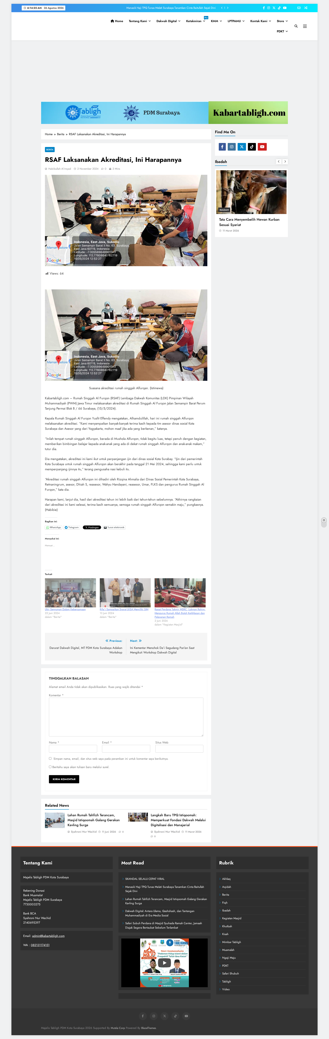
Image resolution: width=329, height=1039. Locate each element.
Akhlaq (226, 879)
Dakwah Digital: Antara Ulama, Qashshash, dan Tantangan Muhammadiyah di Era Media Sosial (159, 913)
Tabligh (226, 981)
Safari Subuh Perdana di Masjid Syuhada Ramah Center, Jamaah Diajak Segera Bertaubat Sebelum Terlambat (163, 925)
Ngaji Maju (229, 958)
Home (118, 21)
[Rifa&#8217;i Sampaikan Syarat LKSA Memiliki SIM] (125, 592)
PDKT (280, 31)
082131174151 (40, 945)
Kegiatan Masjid (231, 918)
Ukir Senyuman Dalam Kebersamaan (65, 609)
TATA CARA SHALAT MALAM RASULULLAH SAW (242, 222)
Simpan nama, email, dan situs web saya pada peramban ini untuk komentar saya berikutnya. (111, 759)
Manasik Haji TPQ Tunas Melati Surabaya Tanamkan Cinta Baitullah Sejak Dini (164, 889)
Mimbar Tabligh (231, 942)
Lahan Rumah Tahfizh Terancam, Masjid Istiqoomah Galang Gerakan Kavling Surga (168, 7)
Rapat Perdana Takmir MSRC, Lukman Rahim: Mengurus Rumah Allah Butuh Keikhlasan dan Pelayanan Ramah (180, 613)
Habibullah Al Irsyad (59, 169)
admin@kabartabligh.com (48, 936)
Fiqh (225, 903)
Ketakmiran (197, 19)
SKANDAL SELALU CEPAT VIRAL (144, 879)
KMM (214, 21)
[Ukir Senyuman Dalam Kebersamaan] (70, 592)
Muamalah (228, 950)
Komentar (56, 695)
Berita (49, 149)
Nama (54, 742)
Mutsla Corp (118, 1028)
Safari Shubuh (230, 973)
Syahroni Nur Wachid (84, 832)
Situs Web (161, 742)
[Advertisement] (164, 70)
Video (226, 989)
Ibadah (224, 210)
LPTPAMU (234, 21)
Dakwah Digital (167, 21)
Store (280, 21)
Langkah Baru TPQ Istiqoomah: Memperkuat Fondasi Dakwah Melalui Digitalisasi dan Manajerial (178, 820)
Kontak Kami (258, 21)
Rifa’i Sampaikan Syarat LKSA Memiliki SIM (124, 609)
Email (107, 742)
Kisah (225, 934)
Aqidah (226, 887)
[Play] (164, 962)
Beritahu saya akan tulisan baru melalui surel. (80, 767)
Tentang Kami (138, 21)
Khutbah (227, 926)
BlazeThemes (148, 1028)
